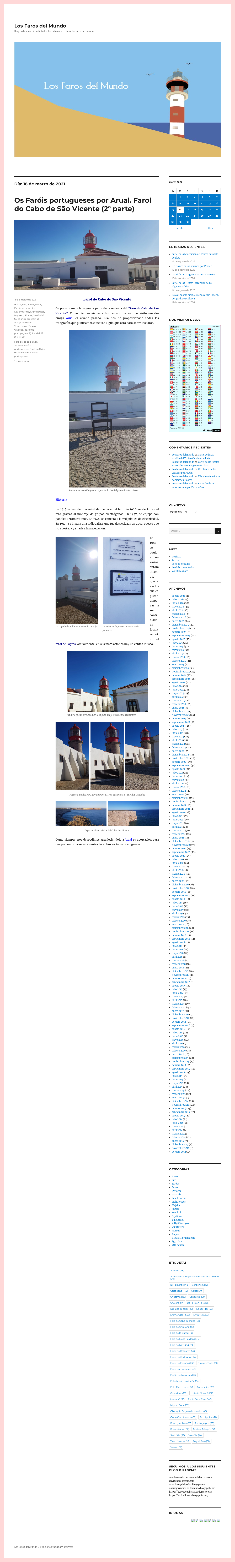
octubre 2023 (179, 718)
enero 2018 (178, 967)
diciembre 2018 (180, 928)
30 (180, 222)
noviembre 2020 (181, 844)
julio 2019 (177, 902)
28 (217, 215)
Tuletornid (33, 318)
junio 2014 (177, 1122)
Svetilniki (38, 315)
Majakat (18, 315)
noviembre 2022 (181, 758)
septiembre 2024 (181, 678)
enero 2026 (178, 621)
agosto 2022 (178, 769)
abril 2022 (177, 783)
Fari (24, 304)
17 (187, 209)
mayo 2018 (178, 953)
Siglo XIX (177, 1435)
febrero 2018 (179, 964)
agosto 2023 (178, 725)
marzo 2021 (178, 830)
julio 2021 (177, 816)
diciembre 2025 (180, 624)
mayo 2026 (178, 606)
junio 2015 (177, 1079)
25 (195, 215)
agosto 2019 (178, 899)
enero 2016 (178, 1054)
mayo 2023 (178, 736)
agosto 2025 (178, 639)
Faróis (31, 304)
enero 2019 (178, 924)
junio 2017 (177, 992)
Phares (28, 315)
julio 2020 (177, 859)
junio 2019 (177, 906)
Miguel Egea (179, 1405)
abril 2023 (177, 740)
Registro (176, 556)
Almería (177, 1270)
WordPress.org (180, 571)
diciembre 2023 (180, 711)
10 (187, 203)
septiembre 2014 (181, 1112)
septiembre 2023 (181, 722)
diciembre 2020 (180, 841)
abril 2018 (177, 956)
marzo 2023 (178, 743)
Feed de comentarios (183, 567)
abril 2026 (177, 610)
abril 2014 (177, 1130)
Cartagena (179, 1290)
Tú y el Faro (201, 1441)
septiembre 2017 (181, 982)
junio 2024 (178, 689)
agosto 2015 (178, 1072)
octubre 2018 (179, 935)
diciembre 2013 (180, 1144)
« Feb (180, 228)
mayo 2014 (178, 1126)
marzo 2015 (178, 1090)
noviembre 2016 (181, 1018)
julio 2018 (177, 946)
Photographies (180, 1423)
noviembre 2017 (180, 974)
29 (172, 222)
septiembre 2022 (181, 765)
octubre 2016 (179, 1021)
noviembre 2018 (180, 931)
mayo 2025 (178, 650)
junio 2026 (178, 603)
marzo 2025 (178, 657)
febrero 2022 (179, 790)
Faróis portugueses (183, 1375)
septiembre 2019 (181, 895)
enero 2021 (178, 837)
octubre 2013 (179, 1151)
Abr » (210, 228)
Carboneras (200, 1284)
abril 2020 (177, 870)
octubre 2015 (179, 1065)
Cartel (196, 1290)
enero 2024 (178, 707)
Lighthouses (37, 311)
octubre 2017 (179, 978)
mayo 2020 (178, 866)
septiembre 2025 (181, 635)
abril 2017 (177, 1000)
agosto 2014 (178, 1115)
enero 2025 (178, 664)
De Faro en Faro (198, 1302)
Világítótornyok (23, 322)
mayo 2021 (178, 823)
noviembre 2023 (181, 715)
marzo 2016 (178, 1047)
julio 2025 (177, 642)
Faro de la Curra (181, 1332)
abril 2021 (177, 826)
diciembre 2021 (180, 798)
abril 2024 (177, 696)
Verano (176, 1447)
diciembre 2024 (180, 668)
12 (202, 203)
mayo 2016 (178, 1039)
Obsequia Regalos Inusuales (188, 1411)
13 (210, 203)
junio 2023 (177, 733)
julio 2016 (177, 1032)
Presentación (179, 1429)
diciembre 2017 (180, 971)
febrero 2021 (179, 834)
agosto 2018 (178, 942)
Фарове (18, 329)
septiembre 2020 (181, 852)
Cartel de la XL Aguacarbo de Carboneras (194, 274)
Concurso (197, 1296)
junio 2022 (178, 776)
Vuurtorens (20, 326)
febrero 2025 (179, 660)
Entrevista (201, 1314)
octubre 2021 (179, 805)
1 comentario (21, 361)
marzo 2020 (178, 873)
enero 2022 (178, 794)
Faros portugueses (183, 1369)
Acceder (176, 560)
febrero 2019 (179, 920)
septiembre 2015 (181, 1068)
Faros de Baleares (182, 1351)
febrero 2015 (179, 1094)
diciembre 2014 (180, 1101)
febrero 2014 (179, 1137)
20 (209, 209)
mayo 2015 (178, 1083)
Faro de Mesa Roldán (185, 1339)
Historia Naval (202, 1393)
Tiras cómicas (180, 1441)
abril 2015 (177, 1086)
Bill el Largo (179, 1284)
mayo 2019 (178, 909)
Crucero (177, 1302)
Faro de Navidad (182, 1345)
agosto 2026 (178, 595)
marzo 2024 (178, 700)
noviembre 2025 (181, 628)
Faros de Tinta (207, 1363)
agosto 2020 (178, 855)
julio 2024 (177, 686)
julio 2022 (177, 772)
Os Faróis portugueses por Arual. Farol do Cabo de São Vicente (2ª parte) (82, 204)
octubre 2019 (179, 891)
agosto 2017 (178, 985)
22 (173, 215)
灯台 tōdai (34, 333)
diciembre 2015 (180, 1057)
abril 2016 (177, 1043)
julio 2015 (177, 1076)
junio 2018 (177, 949)
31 (187, 222)
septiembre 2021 (181, 808)
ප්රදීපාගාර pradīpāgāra (183, 1237)
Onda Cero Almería (183, 1417)
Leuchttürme (21, 311)
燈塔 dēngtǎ (178, 1245)
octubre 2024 (179, 675)
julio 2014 (177, 1119)
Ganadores (178, 1393)
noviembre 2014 (180, 1104)
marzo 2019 (178, 917)
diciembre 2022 (180, 754)
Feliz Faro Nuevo (182, 1387)
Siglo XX (195, 1435)
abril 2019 (177, 913)
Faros (38, 304)
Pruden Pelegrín (204, 1429)
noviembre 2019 (181, 888)
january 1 (177, 1399)
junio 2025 (178, 646)
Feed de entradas (181, 563)
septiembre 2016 (181, 1025)
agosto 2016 (178, 1029)
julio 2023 (177, 729)
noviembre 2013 (180, 1148)
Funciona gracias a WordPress (56, 1546)
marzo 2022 (178, 787)
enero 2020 (178, 881)
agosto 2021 (178, 812)
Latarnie (29, 308)
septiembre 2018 (181, 938)
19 (202, 209)
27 (209, 215)
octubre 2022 (179, 761)
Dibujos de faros (181, 1308)
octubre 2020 (179, 848)
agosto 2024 (178, 682)
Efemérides (180, 1314)
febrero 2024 (179, 704)
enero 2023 (178, 751)
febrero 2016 (179, 1050)
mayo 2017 (178, 996)
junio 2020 (178, 863)
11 (195, 203)
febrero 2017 (179, 1007)
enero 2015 (178, 1097)
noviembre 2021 (180, 801)
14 (217, 203)
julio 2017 (177, 989)
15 (173, 209)
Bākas (17, 304)
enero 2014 (178, 1140)
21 (217, 209)
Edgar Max (204, 1308)
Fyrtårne (19, 308)
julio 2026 (177, 599)
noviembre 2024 (181, 671)
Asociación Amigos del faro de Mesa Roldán (194, 1277)
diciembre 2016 (180, 1014)
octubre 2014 (179, 1108)
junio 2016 (177, 1036)
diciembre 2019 (180, 884)
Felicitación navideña (184, 1381)
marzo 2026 (178, 613)
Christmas (178, 1296)
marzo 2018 (178, 960)
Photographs (204, 1423)
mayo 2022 (178, 780)
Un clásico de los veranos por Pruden (192, 266)
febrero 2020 (179, 877)
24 (187, 215)
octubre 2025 (179, 632)
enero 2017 (178, 1011)
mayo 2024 (178, 693)
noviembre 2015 (180, 1061)
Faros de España (182, 1363)
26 (202, 215)
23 (180, 215)
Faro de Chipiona (182, 1326)
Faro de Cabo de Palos (185, 1320)
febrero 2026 (179, 617)
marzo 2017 (178, 1003)
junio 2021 (177, 819)
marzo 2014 (178, 1133)
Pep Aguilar (208, 1417)
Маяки (32, 326)
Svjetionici (20, 318)
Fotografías (205, 1387)
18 (195, 209)
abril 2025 (177, 653)
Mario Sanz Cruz (200, 1399)
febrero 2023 (179, 747)
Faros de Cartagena (183, 1357)
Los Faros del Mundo (40, 26)
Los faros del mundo (183, 454)
